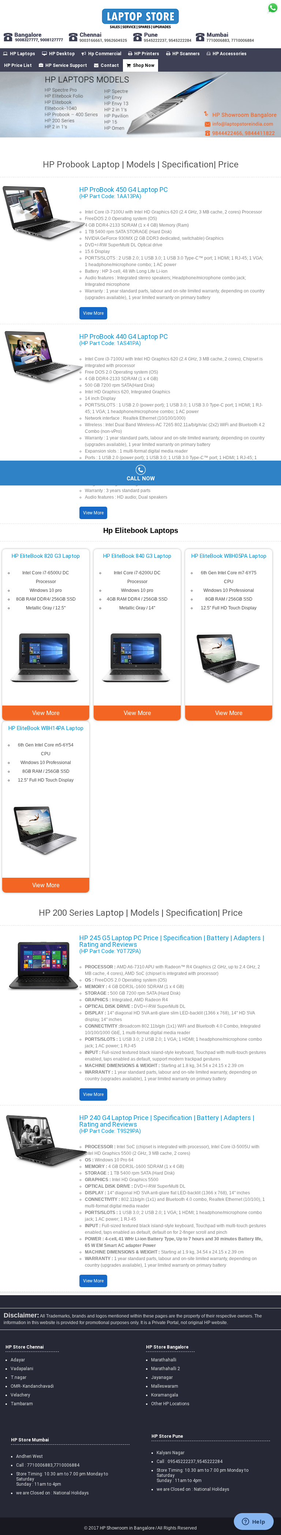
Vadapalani (22, 1368)
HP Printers (146, 53)
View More (93, 313)
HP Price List (18, 65)
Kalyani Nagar (170, 1452)
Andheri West (29, 1456)
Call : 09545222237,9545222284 (189, 1461)
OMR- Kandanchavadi (32, 1386)
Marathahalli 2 (165, 1368)
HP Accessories (230, 53)
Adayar (18, 1359)
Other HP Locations (170, 1403)
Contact (110, 65)
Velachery (20, 1395)
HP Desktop (62, 53)
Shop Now (143, 65)
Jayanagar (162, 1377)
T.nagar (18, 1377)
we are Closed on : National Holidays (193, 1489)
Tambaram (22, 1403)
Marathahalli (163, 1359)
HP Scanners (186, 53)
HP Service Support (66, 65)
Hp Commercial (104, 53)
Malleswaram (164, 1386)
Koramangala (164, 1395)
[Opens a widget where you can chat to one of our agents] (253, 1522)
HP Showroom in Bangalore (126, 1528)
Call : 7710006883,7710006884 (47, 1465)
